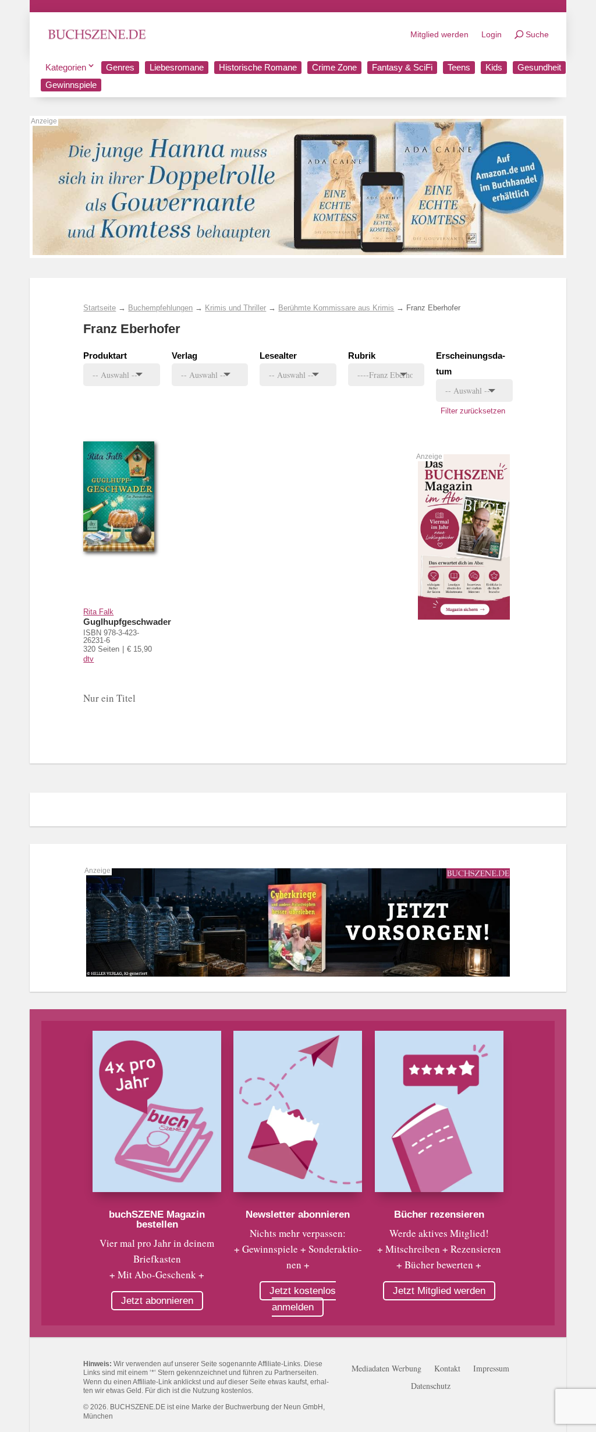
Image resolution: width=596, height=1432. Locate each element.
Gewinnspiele (71, 85)
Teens (459, 67)
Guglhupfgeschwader (127, 622)
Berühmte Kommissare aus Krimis (336, 307)
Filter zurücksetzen (473, 410)
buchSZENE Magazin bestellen (157, 1219)
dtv (88, 659)
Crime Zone (334, 67)
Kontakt (447, 1369)
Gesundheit (539, 67)
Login (491, 34)
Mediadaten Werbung (386, 1369)
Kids (493, 67)
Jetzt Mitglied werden (439, 1290)
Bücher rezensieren (439, 1214)
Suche (537, 34)
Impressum (491, 1369)
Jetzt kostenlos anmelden (302, 1299)
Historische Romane (258, 67)
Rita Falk (98, 611)
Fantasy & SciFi (402, 67)
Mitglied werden (439, 34)
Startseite (99, 307)
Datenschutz (430, 1386)
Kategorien (65, 67)
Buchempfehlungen (160, 307)
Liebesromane (177, 67)
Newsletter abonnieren (298, 1214)
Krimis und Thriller (235, 307)
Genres (120, 67)
